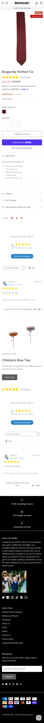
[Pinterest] (21, 597)
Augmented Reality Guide (12, 643)
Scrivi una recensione (22, 256)
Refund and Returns (10, 616)
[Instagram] (12, 597)
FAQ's (4, 627)
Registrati (9, 676)
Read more (9, 377)
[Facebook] (7, 597)
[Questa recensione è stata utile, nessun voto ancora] (35, 309)
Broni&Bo (8, 99)
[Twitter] (3, 597)
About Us (6, 623)
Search (5, 631)
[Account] (36, 3)
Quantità (5, 118)
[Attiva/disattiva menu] (2, 3)
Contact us (6, 635)
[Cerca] (8, 3)
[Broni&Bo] (22, 3)
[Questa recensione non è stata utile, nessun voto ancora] (39, 309)
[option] (22, 39)
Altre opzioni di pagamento (22, 148)
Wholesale (6, 620)
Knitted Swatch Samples (12, 612)
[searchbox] (11, 268)
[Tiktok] (17, 597)
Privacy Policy (7, 639)
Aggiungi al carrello (22, 134)
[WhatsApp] (26, 597)
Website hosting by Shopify (24, 715)
